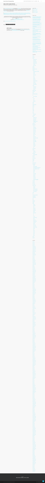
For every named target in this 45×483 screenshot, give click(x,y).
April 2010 (34, 397)
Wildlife (33, 203)
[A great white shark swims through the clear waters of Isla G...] (17, 14)
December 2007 (34, 430)
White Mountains (35, 84)
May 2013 (34, 354)
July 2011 (33, 379)
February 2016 (34, 322)
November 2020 (34, 290)
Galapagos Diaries (34, 104)
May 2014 (34, 340)
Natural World (34, 148)
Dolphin (34, 211)
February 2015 (34, 333)
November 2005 (34, 460)
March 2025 (34, 252)
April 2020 (34, 297)
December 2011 (34, 373)
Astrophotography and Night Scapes (36, 167)
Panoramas (34, 174)
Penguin (34, 228)
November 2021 (34, 279)
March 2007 (34, 441)
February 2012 (34, 371)
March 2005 (34, 468)
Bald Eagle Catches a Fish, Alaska (22, 477)
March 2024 (34, 259)
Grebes (34, 218)
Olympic (34, 142)
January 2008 (34, 429)
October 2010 (34, 390)
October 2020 (34, 291)
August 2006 (34, 449)
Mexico (23, 19)
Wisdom (33, 236)
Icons (14, 24)
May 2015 (34, 329)
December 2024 (34, 254)
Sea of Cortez (34, 122)
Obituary (33, 159)
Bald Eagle (34, 205)
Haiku (33, 108)
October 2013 (34, 348)
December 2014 (34, 335)
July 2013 (33, 352)
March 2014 (34, 342)
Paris (33, 161)
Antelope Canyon (35, 59)
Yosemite (34, 146)
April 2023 (34, 266)
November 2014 (34, 336)
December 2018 (34, 308)
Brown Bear (34, 210)
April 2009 (34, 411)
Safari (33, 229)
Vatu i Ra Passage (35, 96)
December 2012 (34, 360)
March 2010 (34, 398)
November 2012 (34, 361)
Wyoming (33, 237)
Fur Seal (34, 216)
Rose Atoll (34, 180)
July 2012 (33, 366)
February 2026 (34, 246)
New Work (34, 155)
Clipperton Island (34, 90)
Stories (33, 192)
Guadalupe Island (19, 8)
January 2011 (34, 386)
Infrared (34, 171)
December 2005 (34, 459)
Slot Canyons (34, 184)
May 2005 (34, 466)
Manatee (34, 223)
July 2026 (33, 241)
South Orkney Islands (35, 190)
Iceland (33, 110)
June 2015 (34, 328)
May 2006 (34, 453)
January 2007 (34, 443)
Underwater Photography (35, 179)
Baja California (20, 19)
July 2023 (33, 265)
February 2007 (34, 442)
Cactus (34, 98)
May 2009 (34, 410)
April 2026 (34, 245)
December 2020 (34, 289)
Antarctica (34, 186)
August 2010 (34, 392)
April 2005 (34, 467)
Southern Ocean (34, 185)
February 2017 (34, 316)
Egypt (33, 92)
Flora (33, 97)
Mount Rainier (34, 140)
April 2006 (34, 454)
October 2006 (34, 447)
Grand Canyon (34, 60)
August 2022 (34, 273)
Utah (33, 198)
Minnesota (34, 123)
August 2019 (34, 303)
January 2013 (34, 359)
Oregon (33, 160)
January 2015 (34, 334)
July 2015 (33, 327)
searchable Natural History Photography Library (25, 29)
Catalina (34, 73)
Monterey (34, 78)
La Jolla (34, 77)
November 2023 (34, 264)
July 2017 (33, 315)
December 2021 (34, 278)
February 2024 (34, 260)
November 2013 (34, 347)
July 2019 (33, 304)
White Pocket (34, 65)
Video (33, 199)
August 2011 (34, 378)
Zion (33, 147)
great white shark (6, 8)
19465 (18, 18)
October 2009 (34, 404)
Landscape (34, 115)
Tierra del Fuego (34, 191)
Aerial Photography (35, 166)
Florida (33, 102)
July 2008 (33, 422)
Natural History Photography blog (13, 29)
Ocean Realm (34, 173)
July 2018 (33, 309)
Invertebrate (34, 222)
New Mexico (34, 153)
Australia (33, 66)
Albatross (34, 204)
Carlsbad (34, 72)
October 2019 (34, 302)
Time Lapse (34, 178)
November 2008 (34, 417)
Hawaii (33, 109)
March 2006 (34, 455)
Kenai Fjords (34, 136)
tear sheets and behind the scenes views (16, 30)
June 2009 (34, 409)
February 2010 (34, 399)
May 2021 (34, 285)
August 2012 (34, 365)
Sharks (34, 234)
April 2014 (34, 341)
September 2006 (34, 448)
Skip (14, 9)
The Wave (34, 64)
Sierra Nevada (34, 83)
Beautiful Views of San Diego (36, 71)
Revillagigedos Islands (35, 121)
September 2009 (34, 405)
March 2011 (34, 384)
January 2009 (34, 415)
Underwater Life (34, 197)
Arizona (33, 58)
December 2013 (34, 346)
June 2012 (34, 367)
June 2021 (34, 284)
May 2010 (34, 396)
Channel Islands (34, 128)
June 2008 (34, 423)
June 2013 (34, 353)
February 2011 (34, 385)
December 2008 (34, 416)
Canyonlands (34, 127)
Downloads (34, 91)
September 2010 (34, 391)
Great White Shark (7, 24)
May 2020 (34, 296)
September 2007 (34, 434)
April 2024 (34, 258)
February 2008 (34, 428)
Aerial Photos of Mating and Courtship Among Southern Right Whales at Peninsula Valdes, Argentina (37, 34)
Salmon (34, 230)
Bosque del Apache (35, 154)
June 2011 (34, 380)
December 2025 (34, 247)
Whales (34, 235)
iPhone (34, 172)
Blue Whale (34, 209)
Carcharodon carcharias (10, 8)
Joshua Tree (34, 134)
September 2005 (34, 462)
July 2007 (33, 436)
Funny (33, 103)
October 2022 (34, 272)
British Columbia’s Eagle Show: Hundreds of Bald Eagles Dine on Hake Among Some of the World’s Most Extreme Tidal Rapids (37, 17)
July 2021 (33, 283)
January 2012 (34, 372)
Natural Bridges (34, 141)
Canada (33, 85)
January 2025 (34, 253)
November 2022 (34, 271)
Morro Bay (34, 79)
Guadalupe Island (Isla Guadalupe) (15, 19)
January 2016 (34, 323)
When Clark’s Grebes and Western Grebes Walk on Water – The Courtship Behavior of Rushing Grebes (37, 44)
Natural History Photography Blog (8, 1)
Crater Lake (34, 129)
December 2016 (34, 317)
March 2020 (34, 298)
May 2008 (34, 424)
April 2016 (34, 321)
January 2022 (34, 277)
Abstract (34, 165)
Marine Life (34, 224)
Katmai (34, 135)
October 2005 (34, 461)
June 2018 (34, 310)
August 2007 (34, 435)
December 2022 (34, 270)
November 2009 (34, 403)
